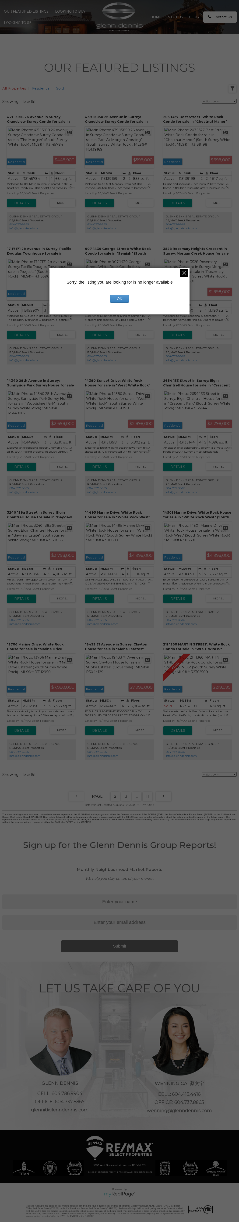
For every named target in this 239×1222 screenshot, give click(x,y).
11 (147, 796)
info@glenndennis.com (25, 228)
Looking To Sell (20, 23)
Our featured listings (26, 11)
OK (119, 299)
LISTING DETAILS (21, 203)
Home (156, 17)
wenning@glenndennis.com (179, 1110)
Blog (194, 17)
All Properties (14, 88)
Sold (60, 88)
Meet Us (175, 17)
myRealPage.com (119, 1194)
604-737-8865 (19, 224)
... (137, 796)
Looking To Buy (70, 11)
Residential (41, 88)
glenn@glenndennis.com (60, 1110)
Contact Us (223, 17)
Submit (119, 946)
